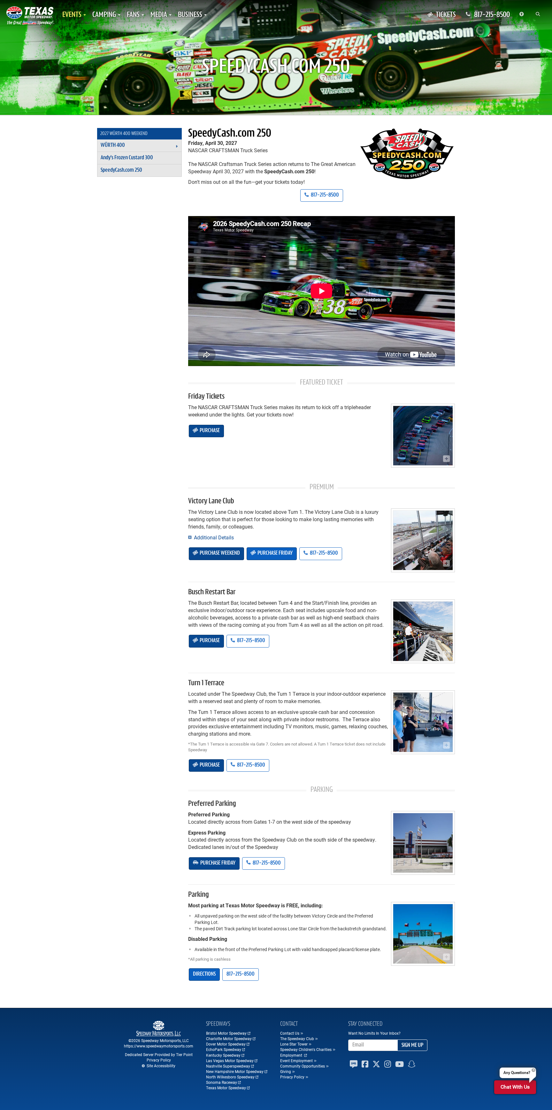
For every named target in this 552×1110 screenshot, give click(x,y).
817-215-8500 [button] (324, 195)
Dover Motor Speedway (226, 1043)
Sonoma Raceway (221, 1082)
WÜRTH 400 (113, 145)
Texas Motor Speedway (226, 1087)
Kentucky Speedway (223, 1055)
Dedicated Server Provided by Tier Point (159, 1054)
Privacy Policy (159, 1059)
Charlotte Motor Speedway (229, 1038)
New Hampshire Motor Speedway (235, 1071)
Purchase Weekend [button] (219, 553)
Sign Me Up (412, 1045)
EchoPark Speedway (223, 1049)
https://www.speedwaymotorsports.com (158, 1045)
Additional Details (213, 537)
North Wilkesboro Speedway (230, 1076)
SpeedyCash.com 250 (229, 133)
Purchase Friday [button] (275, 553)
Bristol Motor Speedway (226, 1033)
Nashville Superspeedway (228, 1066)
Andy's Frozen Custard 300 (127, 158)
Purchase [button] (209, 431)
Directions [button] (204, 974)
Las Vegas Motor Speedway (230, 1060)
